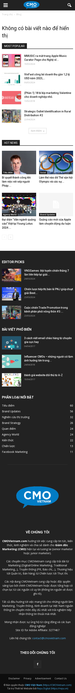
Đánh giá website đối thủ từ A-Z (43, 375)
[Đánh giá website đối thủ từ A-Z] (11, 379)
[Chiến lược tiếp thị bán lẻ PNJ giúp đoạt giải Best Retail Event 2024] (11, 294)
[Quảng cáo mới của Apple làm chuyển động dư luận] (56, 204)
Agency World (10, 214)
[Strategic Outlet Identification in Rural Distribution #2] (11, 116)
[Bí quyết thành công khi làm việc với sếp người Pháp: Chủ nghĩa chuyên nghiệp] (19, 162)
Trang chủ (7, 14)
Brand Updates (47, 214)
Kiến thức (8, 440)
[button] (69, 5)
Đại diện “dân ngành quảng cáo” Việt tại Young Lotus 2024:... (19, 223)
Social (43, 172)
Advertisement (43, 678)
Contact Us (61, 678)
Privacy (27, 678)
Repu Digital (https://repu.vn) (52, 688)
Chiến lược (8, 446)
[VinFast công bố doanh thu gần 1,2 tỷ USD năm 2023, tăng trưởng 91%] (11, 79)
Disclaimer (14, 678)
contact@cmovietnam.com (49, 638)
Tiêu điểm (8, 172)
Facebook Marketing (15, 452)
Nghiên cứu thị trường (15, 417)
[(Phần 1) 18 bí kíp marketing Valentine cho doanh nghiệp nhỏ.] (11, 97)
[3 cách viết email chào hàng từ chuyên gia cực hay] (11, 342)
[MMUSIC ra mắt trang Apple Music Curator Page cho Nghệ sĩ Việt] (11, 60)
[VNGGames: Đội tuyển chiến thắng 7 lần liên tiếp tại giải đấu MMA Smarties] (11, 275)
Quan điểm (9, 428)
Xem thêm (36, 130)
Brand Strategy (11, 423)
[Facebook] (37, 664)
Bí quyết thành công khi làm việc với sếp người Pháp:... (16, 181)
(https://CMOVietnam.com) (48, 685)
